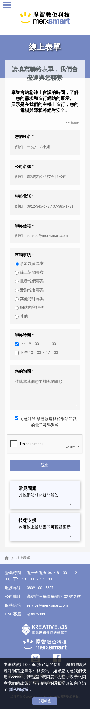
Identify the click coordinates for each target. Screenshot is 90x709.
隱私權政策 (19, 690)
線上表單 (23, 558)
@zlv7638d (36, 614)
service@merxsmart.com (47, 606)
